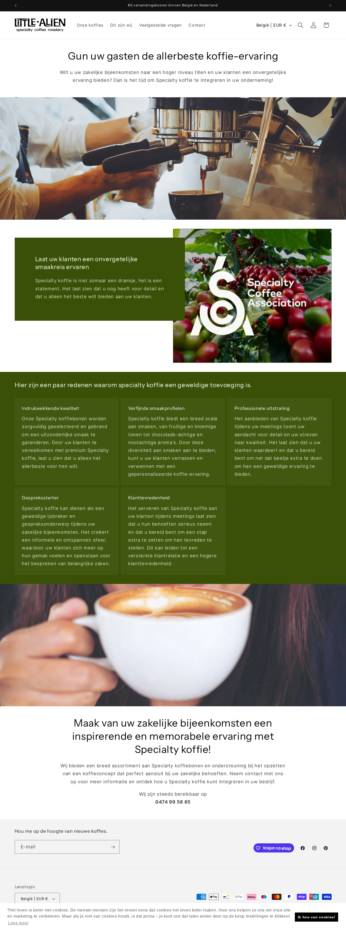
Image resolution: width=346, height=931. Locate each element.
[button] (300, 25)
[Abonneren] (112, 847)
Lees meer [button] (18, 923)
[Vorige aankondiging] (15, 5)
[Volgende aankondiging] (330, 5)
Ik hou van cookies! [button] (316, 917)
